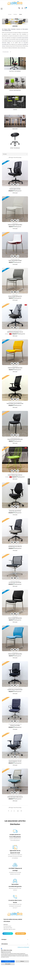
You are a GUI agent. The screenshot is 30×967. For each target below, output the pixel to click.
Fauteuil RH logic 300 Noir (15, 510)
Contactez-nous (8, 933)
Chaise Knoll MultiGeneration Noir (15, 439)
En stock (15, 154)
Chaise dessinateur (15, 90)
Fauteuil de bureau (15, 71)
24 (17, 811)
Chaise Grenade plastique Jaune (15, 367)
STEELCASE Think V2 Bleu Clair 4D (15, 797)
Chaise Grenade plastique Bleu (15, 654)
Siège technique (15, 148)
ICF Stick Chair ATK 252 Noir (15, 582)
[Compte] (22, 8)
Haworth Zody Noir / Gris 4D (15, 761)
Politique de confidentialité (23, 947)
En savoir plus (5, 52)
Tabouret (15, 129)
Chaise (15, 109)
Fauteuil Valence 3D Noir (15, 189)
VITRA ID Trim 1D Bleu (15, 725)
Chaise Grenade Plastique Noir (15, 618)
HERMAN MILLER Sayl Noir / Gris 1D (15, 332)
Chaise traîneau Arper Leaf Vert (15, 475)
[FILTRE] (29, 483)
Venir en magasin (20, 933)
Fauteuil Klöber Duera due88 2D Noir (15, 403)
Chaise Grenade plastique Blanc (15, 224)
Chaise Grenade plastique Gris (15, 296)
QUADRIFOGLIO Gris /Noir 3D (15, 546)
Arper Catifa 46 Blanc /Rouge (15, 260)
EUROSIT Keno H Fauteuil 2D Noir (15, 689)
